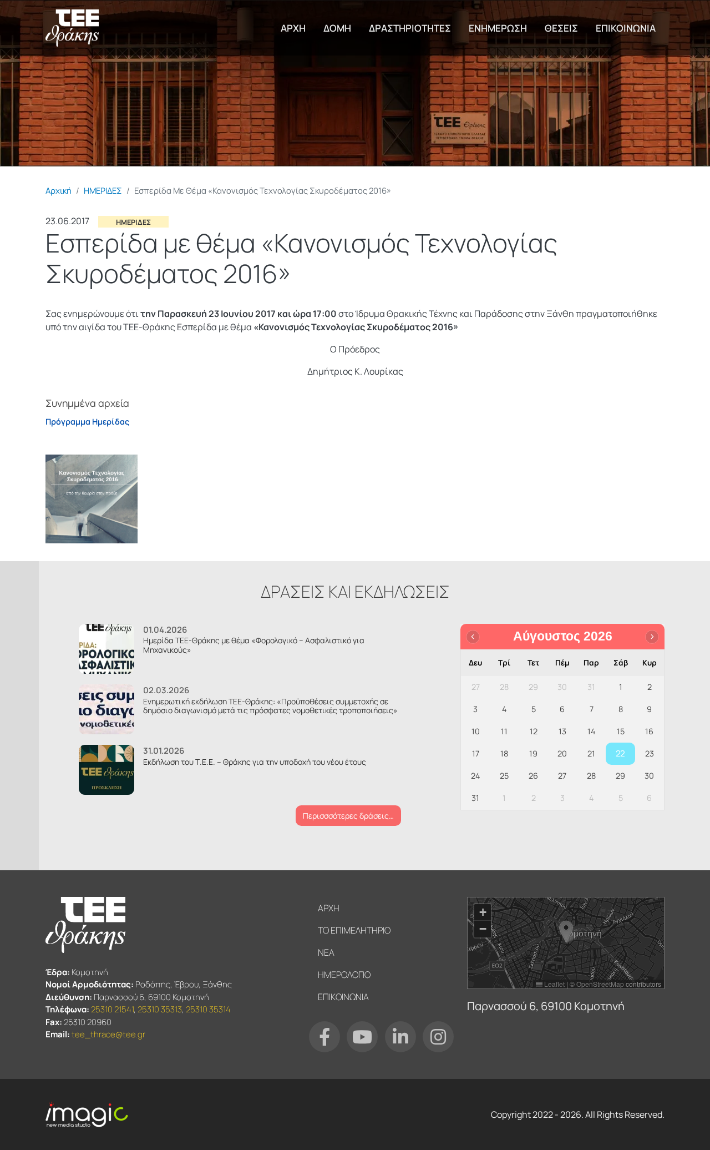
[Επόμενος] (652, 637)
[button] (91, 498)
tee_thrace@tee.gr (108, 1034)
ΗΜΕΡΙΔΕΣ (103, 190)
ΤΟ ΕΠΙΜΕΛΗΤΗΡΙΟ (354, 930)
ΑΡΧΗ (293, 28)
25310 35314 (208, 1009)
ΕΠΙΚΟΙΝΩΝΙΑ (626, 28)
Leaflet (553, 983)
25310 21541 (112, 1009)
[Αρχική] (72, 28)
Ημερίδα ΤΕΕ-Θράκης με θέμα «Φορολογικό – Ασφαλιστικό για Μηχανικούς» (253, 645)
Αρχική (58, 190)
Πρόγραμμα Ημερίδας (87, 421)
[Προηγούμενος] (473, 637)
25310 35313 (160, 1009)
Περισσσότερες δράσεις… (348, 815)
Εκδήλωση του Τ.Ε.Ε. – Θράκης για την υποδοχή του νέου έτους (254, 761)
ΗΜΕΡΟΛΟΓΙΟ (344, 975)
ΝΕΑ (326, 952)
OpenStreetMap (600, 983)
